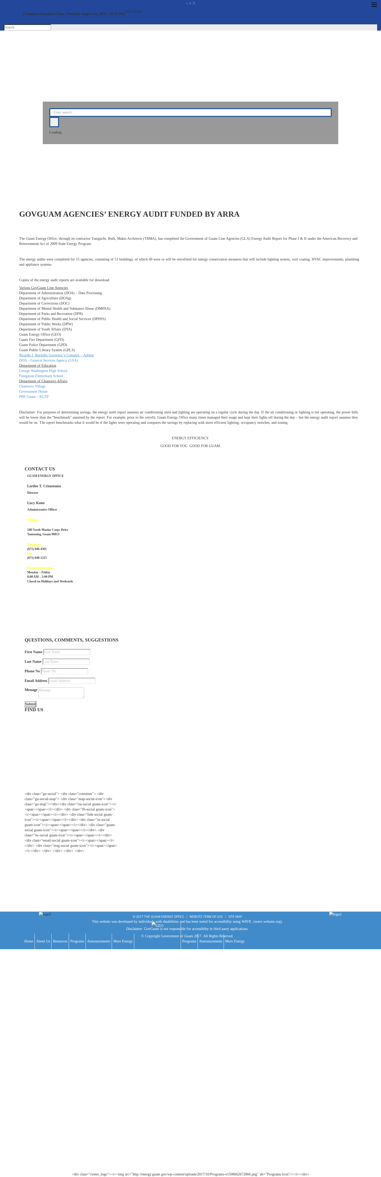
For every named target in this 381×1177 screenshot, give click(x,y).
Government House (33, 391)
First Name (33, 652)
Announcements (98, 941)
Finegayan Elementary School (41, 376)
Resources (60, 941)
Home (28, 941)
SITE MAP (235, 916)
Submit (30, 704)
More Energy (123, 941)
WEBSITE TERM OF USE (206, 916)
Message (31, 690)
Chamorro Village (32, 386)
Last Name (33, 662)
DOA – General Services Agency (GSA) (48, 360)
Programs (77, 941)
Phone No (32, 671)
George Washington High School (43, 371)
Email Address (36, 681)
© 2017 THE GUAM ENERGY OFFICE (158, 916)
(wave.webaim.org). (268, 922)
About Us (43, 941)
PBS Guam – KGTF (34, 397)
